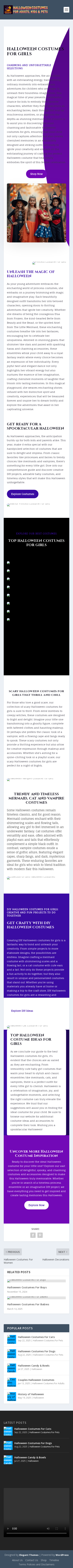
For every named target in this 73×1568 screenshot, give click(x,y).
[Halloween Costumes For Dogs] (11, 1353)
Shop (44, 1560)
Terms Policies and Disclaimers (36, 1564)
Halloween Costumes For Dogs (36, 1351)
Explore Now (36, 1205)
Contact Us (31, 1560)
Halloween (37, 1369)
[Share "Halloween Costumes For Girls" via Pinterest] (40, 1235)
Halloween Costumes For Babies (28, 1304)
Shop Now (36, 173)
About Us (17, 1560)
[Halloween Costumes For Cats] (11, 1339)
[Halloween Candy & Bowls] (11, 1368)
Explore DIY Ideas (22, 1010)
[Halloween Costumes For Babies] (36, 1297)
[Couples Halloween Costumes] (11, 1382)
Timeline (54, 1560)
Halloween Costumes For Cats (36, 1337)
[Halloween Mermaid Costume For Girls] (36, 595)
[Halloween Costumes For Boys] (36, 1281)
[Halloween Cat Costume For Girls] (36, 587)
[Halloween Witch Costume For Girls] (36, 579)
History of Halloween (31, 1394)
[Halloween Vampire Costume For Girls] (36, 603)
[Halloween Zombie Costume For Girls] (36, 570)
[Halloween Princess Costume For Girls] (36, 611)
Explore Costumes (22, 493)
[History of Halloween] (11, 1396)
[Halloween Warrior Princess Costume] (36, 562)
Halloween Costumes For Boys (27, 1287)
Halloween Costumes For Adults (48, 1383)
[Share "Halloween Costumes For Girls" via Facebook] (32, 1235)
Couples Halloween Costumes (36, 1380)
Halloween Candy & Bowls (33, 1365)
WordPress (62, 1555)
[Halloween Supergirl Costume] (36, 619)
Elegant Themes (28, 1555)
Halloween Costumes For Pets (48, 1340)
